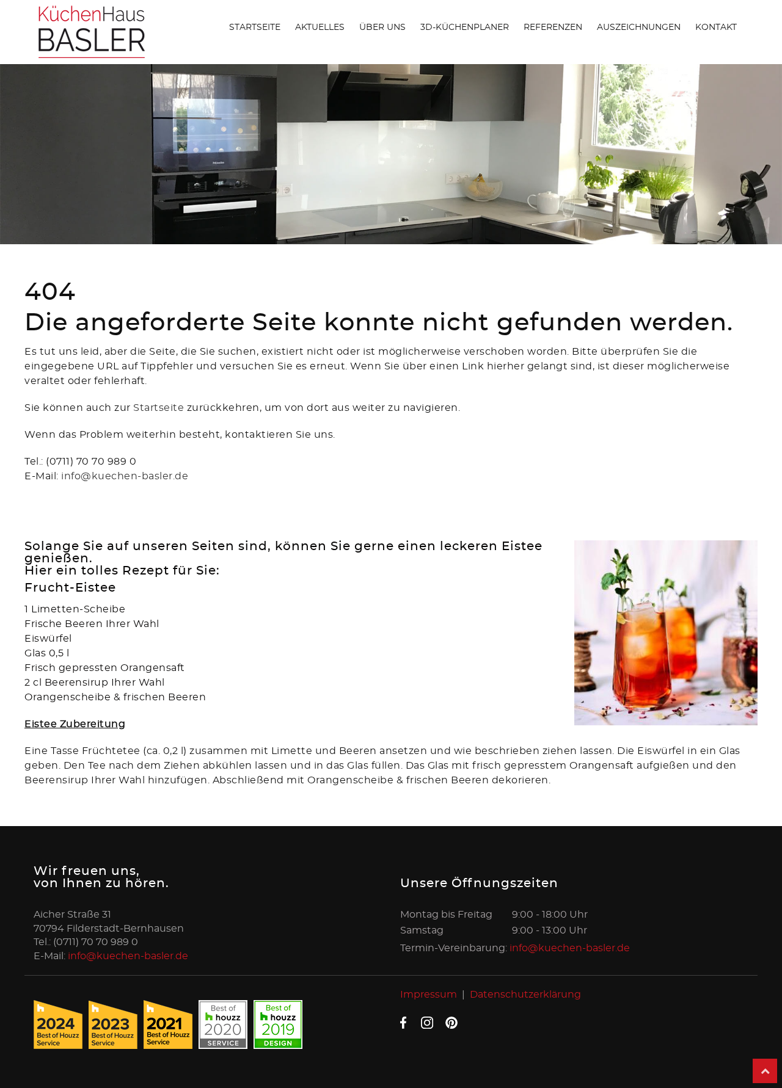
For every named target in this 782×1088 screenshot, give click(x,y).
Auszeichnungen (639, 27)
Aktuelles (320, 27)
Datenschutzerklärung (525, 994)
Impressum (428, 994)
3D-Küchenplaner (464, 27)
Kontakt (716, 27)
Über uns (382, 27)
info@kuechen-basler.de (124, 476)
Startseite (254, 27)
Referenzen (553, 27)
